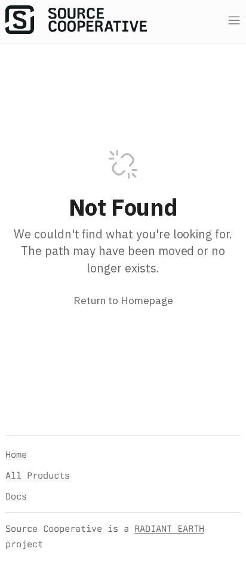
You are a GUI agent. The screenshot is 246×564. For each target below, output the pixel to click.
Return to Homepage (123, 300)
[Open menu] (234, 21)
